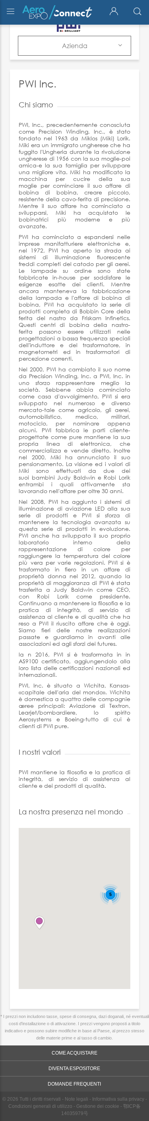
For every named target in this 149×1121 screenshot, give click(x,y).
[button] (39, 923)
